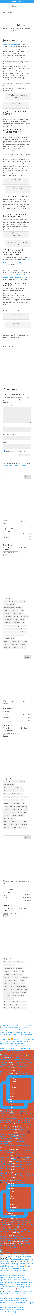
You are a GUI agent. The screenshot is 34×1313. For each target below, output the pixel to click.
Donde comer (24, 616)
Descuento (15, 616)
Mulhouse (16, 1130)
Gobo (7, 28)
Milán (12, 1152)
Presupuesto (15, 632)
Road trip (6, 638)
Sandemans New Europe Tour (12, 641)
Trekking (13, 647)
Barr (14, 1115)
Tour (17, 644)
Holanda (10, 1141)
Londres (12, 1186)
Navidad (19, 629)
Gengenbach (17, 1079)
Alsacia (12, 1112)
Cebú (11, 1201)
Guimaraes (13, 1174)
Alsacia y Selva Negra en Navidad (13, 607)
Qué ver (14, 635)
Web (4, 443)
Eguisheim (16, 1121)
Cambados (7, 613)
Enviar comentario (24, 455)
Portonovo (7, 632)
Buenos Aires (14, 1229)
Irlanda (9, 1161)
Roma (12, 1158)
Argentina (10, 1227)
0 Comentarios (12, 30)
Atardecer (16, 610)
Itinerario (12, 626)
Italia (8, 1147)
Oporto (12, 1177)
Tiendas (12, 644)
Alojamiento (21, 601)
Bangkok (13, 1216)
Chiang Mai (13, 1219)
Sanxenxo (24, 641)
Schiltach (15, 1082)
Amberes (13, 1087)
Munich (12, 1071)
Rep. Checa (10, 1189)
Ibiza (4, 30)
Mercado (6, 629)
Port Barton (13, 1207)
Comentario (7, 406)
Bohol (12, 1198)
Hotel (23, 623)
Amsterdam (13, 1144)
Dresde (12, 1068)
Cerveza (20, 613)
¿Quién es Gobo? (10, 1235)
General (7, 1057)
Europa (27, 28)
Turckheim (16, 1139)
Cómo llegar (7, 616)
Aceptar (3, 1256)
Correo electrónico (9, 434)
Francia (9, 1110)
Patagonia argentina (16, 1232)
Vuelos (24, 647)
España (22, 28)
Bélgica (9, 1085)
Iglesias (6, 626)
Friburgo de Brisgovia (19, 1076)
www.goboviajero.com (20, 1241)
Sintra (12, 1180)
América (7, 1225)
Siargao (12, 1210)
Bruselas (12, 1093)
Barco (22, 610)
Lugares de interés (22, 626)
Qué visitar (21, 635)
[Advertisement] (17, 367)
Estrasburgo (16, 1124)
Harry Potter (16, 623)
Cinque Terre (14, 1149)
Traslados (7, 647)
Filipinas (9, 1196)
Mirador (13, 629)
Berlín (12, 1065)
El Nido (12, 1204)
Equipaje (16, 619)
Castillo (14, 613)
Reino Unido (11, 1183)
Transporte (24, 644)
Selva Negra (14, 1074)
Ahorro (14, 601)
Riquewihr (16, 1136)
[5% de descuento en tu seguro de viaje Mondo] (17, 523)
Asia (6, 1194)
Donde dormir (8, 619)
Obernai (15, 1133)
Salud (12, 638)
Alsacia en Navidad (9, 604)
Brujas (12, 1090)
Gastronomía (7, 623)
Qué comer (23, 632)
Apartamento (7, 610)
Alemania (10, 1062)
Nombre (6, 426)
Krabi (11, 1222)
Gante (12, 1096)
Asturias (12, 1101)
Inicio (6, 1054)
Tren (19, 647)
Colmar (15, 1118)
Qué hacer (7, 635)
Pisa (11, 1155)
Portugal (10, 1172)
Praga (12, 1191)
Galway (12, 1166)
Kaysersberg (16, 1127)
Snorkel (6, 644)
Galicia (22, 619)
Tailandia (10, 1213)
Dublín (12, 1163)
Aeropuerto (7, 601)
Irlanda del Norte (15, 1169)
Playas (25, 629)
